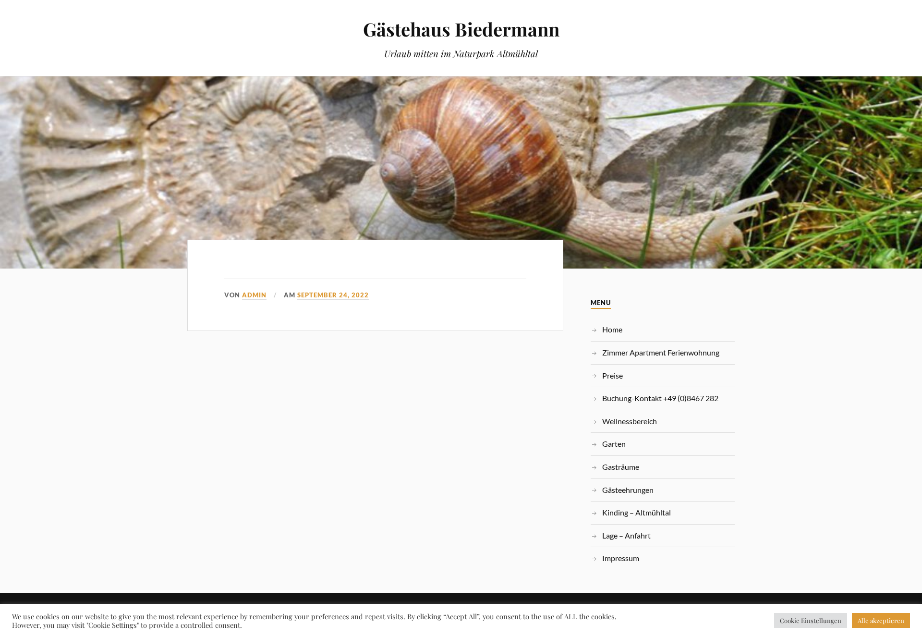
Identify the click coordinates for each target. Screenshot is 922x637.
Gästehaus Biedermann (461, 29)
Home (612, 329)
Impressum (620, 558)
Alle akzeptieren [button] (881, 620)
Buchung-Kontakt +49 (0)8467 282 (660, 398)
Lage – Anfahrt (626, 535)
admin (254, 295)
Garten (614, 443)
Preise (612, 375)
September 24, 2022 (333, 295)
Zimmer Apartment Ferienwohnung (660, 352)
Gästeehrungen (628, 489)
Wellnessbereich (629, 421)
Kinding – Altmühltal (636, 512)
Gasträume (620, 466)
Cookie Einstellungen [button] (810, 620)
